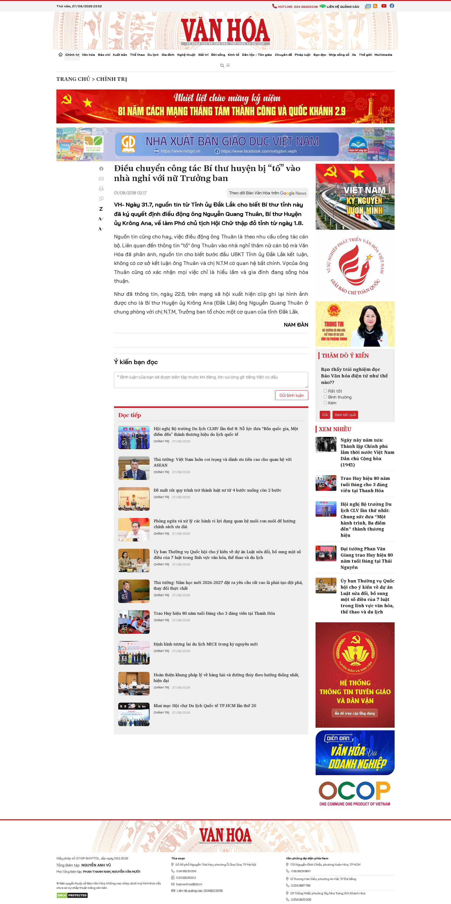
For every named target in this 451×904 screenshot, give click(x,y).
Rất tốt (335, 391)
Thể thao (137, 55)
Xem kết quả (345, 414)
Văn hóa (88, 55)
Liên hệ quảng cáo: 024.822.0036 (200, 891)
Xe (354, 55)
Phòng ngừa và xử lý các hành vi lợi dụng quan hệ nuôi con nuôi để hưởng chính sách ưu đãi (224, 523)
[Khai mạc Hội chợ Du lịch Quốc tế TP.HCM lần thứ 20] (134, 714)
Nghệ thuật (186, 55)
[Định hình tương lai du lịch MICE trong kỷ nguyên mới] (134, 653)
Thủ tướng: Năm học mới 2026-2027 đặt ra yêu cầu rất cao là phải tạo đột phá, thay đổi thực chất (228, 585)
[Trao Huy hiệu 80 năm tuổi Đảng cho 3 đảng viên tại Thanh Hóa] (134, 622)
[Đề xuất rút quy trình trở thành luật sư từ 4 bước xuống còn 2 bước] (134, 499)
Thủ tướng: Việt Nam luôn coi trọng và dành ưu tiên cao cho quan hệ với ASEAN (223, 462)
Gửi (325, 414)
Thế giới (365, 55)
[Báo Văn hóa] (225, 30)
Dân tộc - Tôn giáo (257, 55)
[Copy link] (101, 198)
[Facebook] (101, 169)
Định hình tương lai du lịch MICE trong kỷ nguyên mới (206, 644)
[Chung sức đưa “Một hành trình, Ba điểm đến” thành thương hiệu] (326, 509)
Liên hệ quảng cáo (343, 7)
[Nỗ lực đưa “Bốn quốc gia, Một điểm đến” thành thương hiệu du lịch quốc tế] (134, 437)
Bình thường (340, 397)
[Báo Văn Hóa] (225, 834)
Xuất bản (120, 55)
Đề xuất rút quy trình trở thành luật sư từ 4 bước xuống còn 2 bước (217, 490)
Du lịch (153, 55)
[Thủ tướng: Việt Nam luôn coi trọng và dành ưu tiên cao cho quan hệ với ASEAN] (134, 468)
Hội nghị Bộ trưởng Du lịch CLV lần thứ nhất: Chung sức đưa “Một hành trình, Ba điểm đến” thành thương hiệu (366, 520)
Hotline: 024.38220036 (298, 7)
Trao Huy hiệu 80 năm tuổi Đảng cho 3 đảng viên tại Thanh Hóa (214, 613)
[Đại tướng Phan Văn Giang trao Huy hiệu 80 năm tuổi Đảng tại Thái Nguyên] (326, 553)
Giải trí (203, 55)
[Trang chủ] (60, 55)
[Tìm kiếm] (222, 66)
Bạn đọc (319, 55)
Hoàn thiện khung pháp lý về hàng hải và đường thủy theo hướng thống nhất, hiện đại (226, 677)
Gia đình (168, 55)
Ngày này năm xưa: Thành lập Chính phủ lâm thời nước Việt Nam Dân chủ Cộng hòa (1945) (367, 452)
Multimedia (383, 55)
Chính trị (72, 55)
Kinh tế (233, 55)
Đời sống (218, 55)
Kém (332, 402)
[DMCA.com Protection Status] (72, 895)
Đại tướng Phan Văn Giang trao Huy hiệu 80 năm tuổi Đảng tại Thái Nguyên (367, 558)
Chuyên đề (283, 55)
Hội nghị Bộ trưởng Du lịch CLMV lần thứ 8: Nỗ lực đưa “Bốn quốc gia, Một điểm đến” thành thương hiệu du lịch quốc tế (226, 431)
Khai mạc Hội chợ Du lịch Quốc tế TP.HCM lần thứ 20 (205, 705)
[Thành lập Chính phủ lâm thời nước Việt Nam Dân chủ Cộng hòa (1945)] (326, 445)
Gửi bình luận (292, 395)
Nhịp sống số (339, 55)
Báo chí (104, 55)
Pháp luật (303, 55)
